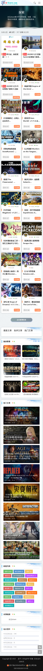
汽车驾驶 (12, 145)
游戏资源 (16, 97)
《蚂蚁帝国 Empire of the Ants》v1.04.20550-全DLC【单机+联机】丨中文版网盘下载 (31, 87)
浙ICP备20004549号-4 (17, 665)
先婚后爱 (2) (9, 601)
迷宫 (11, 298)
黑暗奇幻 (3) (20, 584)
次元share (12, 619)
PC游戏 (17, 65)
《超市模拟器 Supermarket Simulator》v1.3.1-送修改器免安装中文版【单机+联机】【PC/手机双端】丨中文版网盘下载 (20, 552)
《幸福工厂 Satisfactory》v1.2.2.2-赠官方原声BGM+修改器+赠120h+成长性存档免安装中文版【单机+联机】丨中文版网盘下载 (21, 513)
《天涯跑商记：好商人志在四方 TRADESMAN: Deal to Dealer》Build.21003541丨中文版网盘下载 (11, 119)
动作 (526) (8, 571)
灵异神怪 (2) (20, 593)
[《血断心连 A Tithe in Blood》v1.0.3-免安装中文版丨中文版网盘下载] (21, 531)
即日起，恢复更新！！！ (10, 55)
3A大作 (12, 268)
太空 (38, 176)
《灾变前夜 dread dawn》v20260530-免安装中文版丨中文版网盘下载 (20, 495)
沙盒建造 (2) (17, 597)
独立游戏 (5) (19, 571)
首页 (13, 32)
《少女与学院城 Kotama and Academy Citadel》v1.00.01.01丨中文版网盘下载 (31, 272)
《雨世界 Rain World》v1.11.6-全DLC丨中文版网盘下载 (31, 119)
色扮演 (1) (32, 580)
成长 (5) (28, 571)
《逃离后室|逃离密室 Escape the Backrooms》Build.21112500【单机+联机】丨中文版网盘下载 (31, 242)
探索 (21, 32)
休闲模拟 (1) (9, 605)
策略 (38, 82)
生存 (38, 114)
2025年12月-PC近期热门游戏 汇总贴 (10, 87)
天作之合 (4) (9, 593)
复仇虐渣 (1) (20, 601)
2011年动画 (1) (18, 576)
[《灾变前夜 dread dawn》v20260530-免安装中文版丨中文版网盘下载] (21, 492)
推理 (32, 145)
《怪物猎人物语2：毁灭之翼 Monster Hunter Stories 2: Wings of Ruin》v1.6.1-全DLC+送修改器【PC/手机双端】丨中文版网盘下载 (10, 272)
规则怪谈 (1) (29, 597)
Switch (37, 65)
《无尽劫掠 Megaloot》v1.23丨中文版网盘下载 (11, 211)
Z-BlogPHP (25, 659)
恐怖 (17, 176)
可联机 (33, 82)
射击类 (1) (8, 588)
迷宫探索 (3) (9, 584)
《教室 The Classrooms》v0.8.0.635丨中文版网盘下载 (10, 180)
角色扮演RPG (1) (10, 580)
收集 (16, 237)
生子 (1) (28, 588)
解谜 (37, 145)
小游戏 (12, 114)
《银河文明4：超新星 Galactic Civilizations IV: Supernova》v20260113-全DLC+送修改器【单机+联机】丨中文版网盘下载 (31, 180)
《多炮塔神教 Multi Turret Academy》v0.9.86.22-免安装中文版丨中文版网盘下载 (19, 438)
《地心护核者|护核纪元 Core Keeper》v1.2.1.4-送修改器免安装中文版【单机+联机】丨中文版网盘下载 (20, 417)
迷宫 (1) (30, 601)
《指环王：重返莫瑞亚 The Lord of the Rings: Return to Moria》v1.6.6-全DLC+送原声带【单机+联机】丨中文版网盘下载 (31, 303)
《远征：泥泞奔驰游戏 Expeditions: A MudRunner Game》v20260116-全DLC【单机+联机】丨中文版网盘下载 (31, 211)
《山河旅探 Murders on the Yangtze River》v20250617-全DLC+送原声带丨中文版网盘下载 (31, 150)
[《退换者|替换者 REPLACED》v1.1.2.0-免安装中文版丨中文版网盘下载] (21, 473)
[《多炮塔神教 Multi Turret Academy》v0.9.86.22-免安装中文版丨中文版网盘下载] (21, 435)
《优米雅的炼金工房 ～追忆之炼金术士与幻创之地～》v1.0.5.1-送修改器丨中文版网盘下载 (11, 242)
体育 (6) (7, 576)
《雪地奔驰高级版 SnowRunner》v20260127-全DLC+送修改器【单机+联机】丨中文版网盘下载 (11, 150)
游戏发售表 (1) (31, 576)
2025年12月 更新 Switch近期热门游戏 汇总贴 (32, 55)
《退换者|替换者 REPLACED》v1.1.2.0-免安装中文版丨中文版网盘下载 (21, 476)
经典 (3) (7, 597)
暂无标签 (12, 51)
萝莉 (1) (30, 584)
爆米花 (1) (22, 580)
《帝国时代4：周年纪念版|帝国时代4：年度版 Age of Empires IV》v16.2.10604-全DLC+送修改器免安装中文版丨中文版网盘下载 (21, 456)
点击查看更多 (21, 320)
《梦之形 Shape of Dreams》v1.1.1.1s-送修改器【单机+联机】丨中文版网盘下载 (10, 303)
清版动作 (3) (19, 588)
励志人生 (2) (32, 593)
